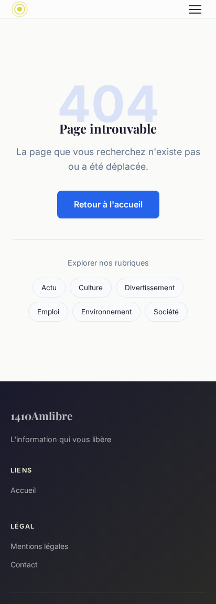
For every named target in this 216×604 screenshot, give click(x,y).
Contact (24, 564)
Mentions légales (39, 546)
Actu (49, 287)
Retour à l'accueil (108, 204)
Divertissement (150, 287)
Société (166, 312)
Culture (91, 287)
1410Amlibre (41, 415)
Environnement (106, 312)
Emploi (48, 312)
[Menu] (195, 9)
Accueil (23, 490)
